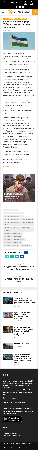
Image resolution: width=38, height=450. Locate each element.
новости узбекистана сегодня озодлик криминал (16, 229)
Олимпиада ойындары (11, 245)
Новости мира (23, 18)
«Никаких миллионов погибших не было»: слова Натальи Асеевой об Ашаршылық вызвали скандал (23, 331)
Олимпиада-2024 (26, 245)
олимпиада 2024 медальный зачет (14, 239)
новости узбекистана (11, 210)
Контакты (19, 2)
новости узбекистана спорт (13, 233)
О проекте (4, 3)
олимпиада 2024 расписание (13, 242)
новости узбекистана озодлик (13, 213)
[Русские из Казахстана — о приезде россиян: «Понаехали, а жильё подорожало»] (8, 315)
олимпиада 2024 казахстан (12, 236)
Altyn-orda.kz (29, 72)
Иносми (16, 18)
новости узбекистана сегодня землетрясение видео (18, 223)
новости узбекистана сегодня (13, 216)
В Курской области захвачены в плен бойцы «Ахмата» (19, 268)
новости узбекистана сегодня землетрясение (18, 219)
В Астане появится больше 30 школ (19, 280)
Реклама (11, 2)
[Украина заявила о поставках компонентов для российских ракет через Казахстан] (8, 300)
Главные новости (8, 18)
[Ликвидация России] (8, 346)
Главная (6, 448)
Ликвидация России (21, 343)
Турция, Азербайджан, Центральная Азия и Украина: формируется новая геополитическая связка (23, 358)
